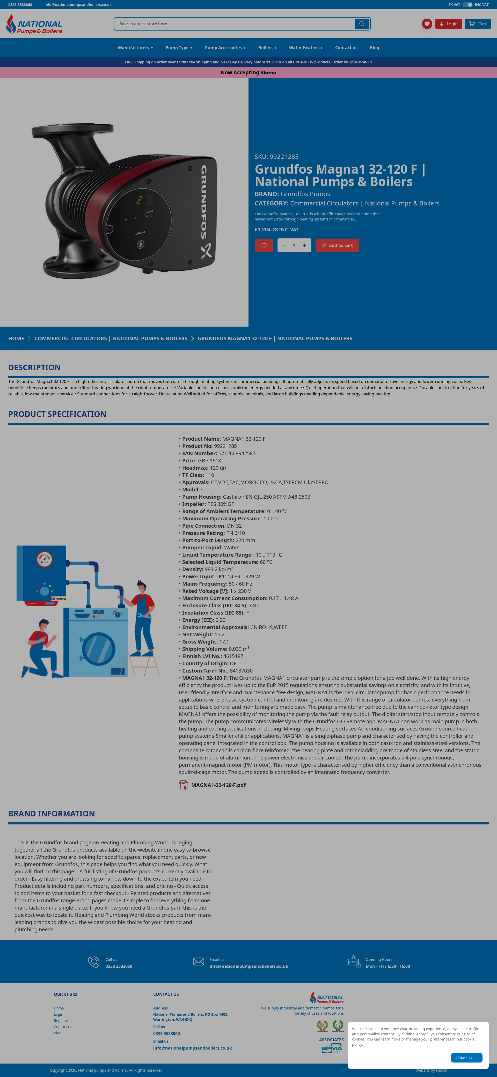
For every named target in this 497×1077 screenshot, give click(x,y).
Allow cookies (466, 1057)
